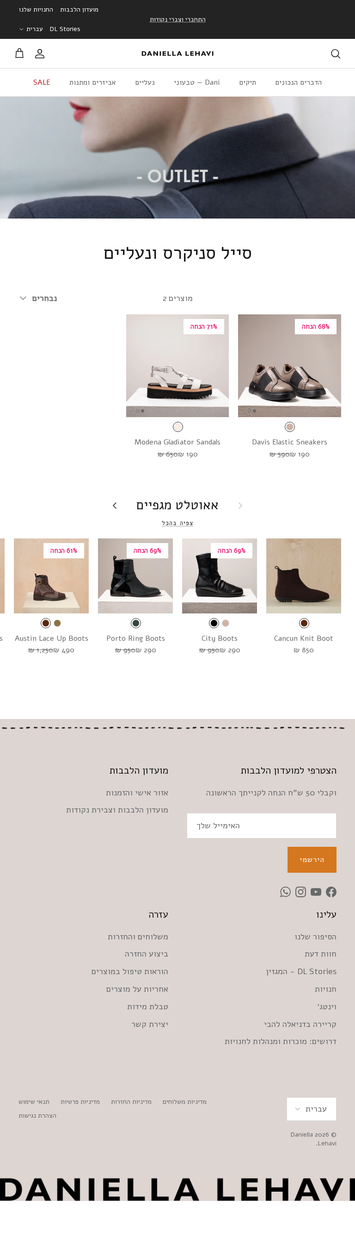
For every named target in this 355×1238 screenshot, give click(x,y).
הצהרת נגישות (37, 1115)
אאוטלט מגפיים (177, 505)
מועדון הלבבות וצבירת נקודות (117, 809)
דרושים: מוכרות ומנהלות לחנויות (281, 1041)
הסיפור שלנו (315, 936)
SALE (41, 82)
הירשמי (312, 860)
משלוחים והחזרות (138, 936)
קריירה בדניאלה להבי (300, 1024)
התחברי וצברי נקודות (178, 19)
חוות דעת (321, 953)
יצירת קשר (149, 1024)
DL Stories (65, 29)
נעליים (145, 82)
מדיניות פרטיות (80, 1101)
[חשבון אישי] (41, 53)
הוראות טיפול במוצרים (130, 971)
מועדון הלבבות (79, 9)
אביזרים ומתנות (92, 82)
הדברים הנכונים (298, 82)
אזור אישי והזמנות (137, 792)
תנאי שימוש (33, 1101)
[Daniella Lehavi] (177, 53)
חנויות (326, 988)
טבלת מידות (147, 1006)
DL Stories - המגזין (301, 971)
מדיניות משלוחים (185, 1101)
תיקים (247, 82)
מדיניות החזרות (131, 1101)
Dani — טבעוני (197, 82)
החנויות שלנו (36, 9)
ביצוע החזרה (146, 953)
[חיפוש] (335, 53)
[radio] (290, 427)
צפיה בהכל (177, 523)
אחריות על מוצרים (137, 988)
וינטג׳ (327, 1006)
